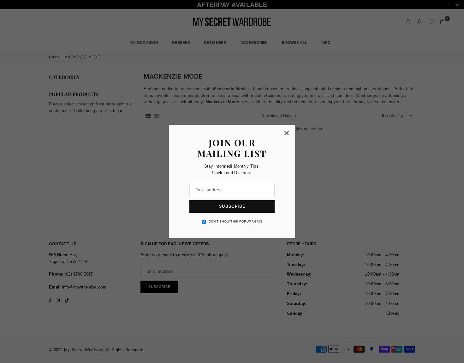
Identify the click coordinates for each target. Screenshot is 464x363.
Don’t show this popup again (235, 221)
